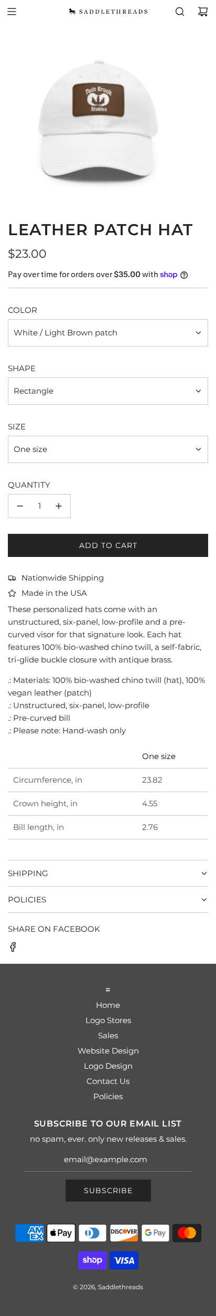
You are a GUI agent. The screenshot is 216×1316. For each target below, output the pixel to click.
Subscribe (108, 1190)
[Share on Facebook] (13, 948)
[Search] (179, 11)
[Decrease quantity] (19, 506)
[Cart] (202, 11)
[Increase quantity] (58, 506)
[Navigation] (11, 11)
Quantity (29, 485)
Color (22, 310)
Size (17, 426)
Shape (22, 368)
